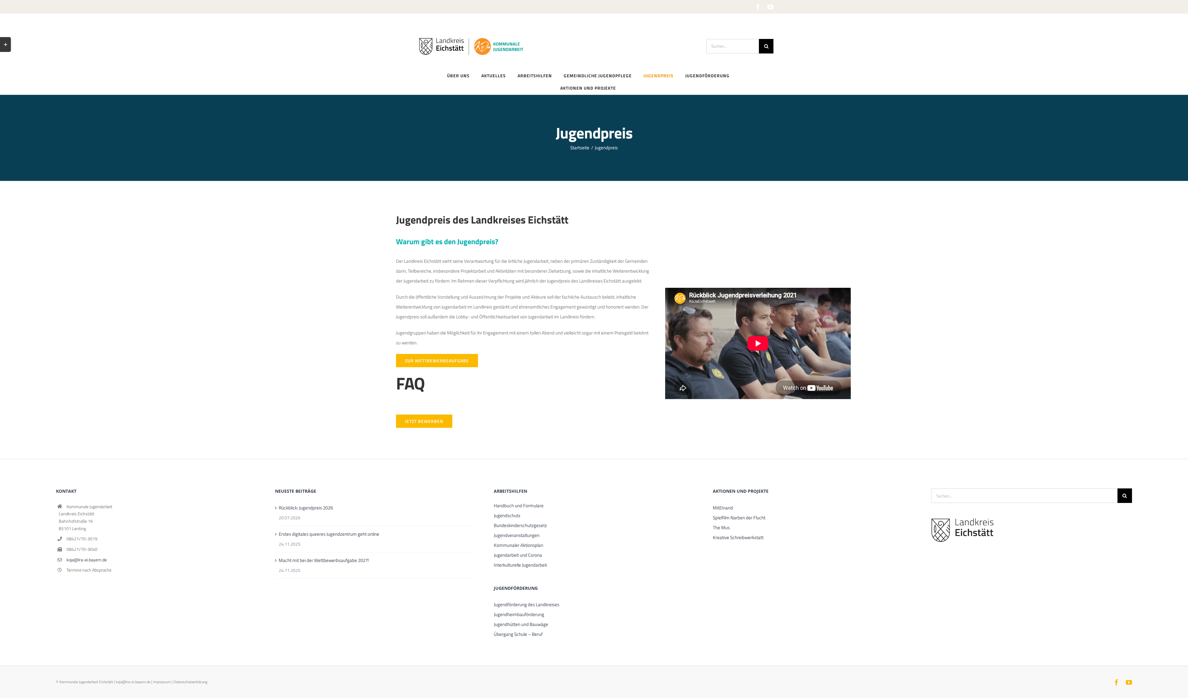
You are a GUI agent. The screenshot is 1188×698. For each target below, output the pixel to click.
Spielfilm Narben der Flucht (739, 517)
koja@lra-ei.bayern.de (87, 559)
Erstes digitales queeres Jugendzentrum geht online (329, 534)
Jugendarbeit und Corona (518, 555)
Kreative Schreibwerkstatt (738, 537)
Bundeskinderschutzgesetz (520, 525)
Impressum (162, 682)
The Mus (721, 527)
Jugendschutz (507, 515)
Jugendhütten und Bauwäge (521, 624)
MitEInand (723, 507)
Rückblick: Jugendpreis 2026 (306, 507)
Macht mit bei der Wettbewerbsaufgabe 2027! (324, 560)
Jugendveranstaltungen (517, 535)
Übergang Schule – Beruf (518, 634)
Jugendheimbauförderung (519, 614)
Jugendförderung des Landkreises (526, 604)
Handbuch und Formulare (519, 505)
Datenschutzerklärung (190, 682)
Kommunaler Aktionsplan (518, 545)
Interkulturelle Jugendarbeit (520, 564)
